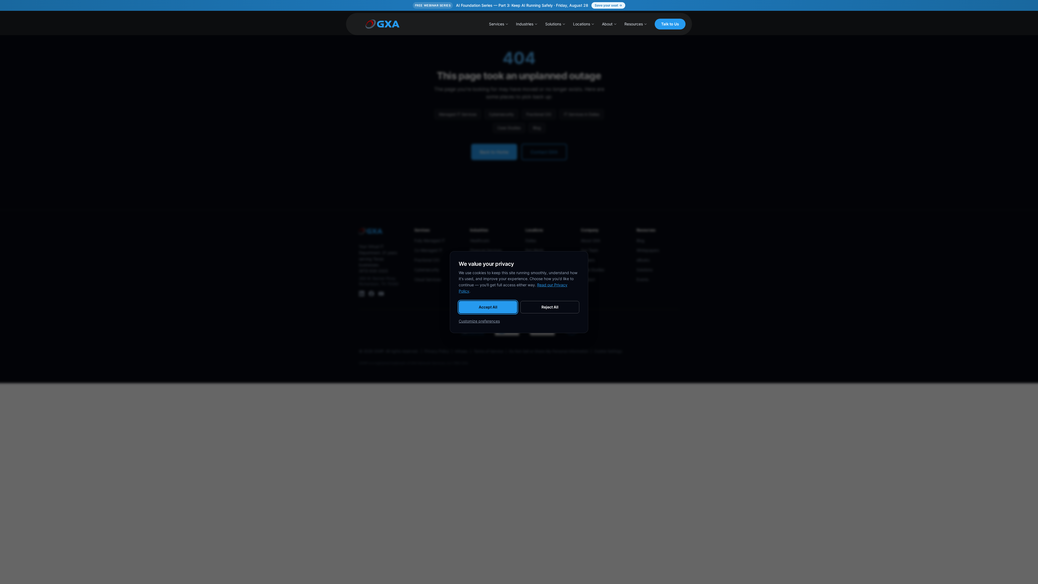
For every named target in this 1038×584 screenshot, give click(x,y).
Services (496, 24)
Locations (581, 24)
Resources (633, 24)
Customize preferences (479, 321)
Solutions (553, 24)
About (607, 24)
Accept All (488, 307)
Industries (524, 24)
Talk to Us (670, 24)
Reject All (549, 307)
